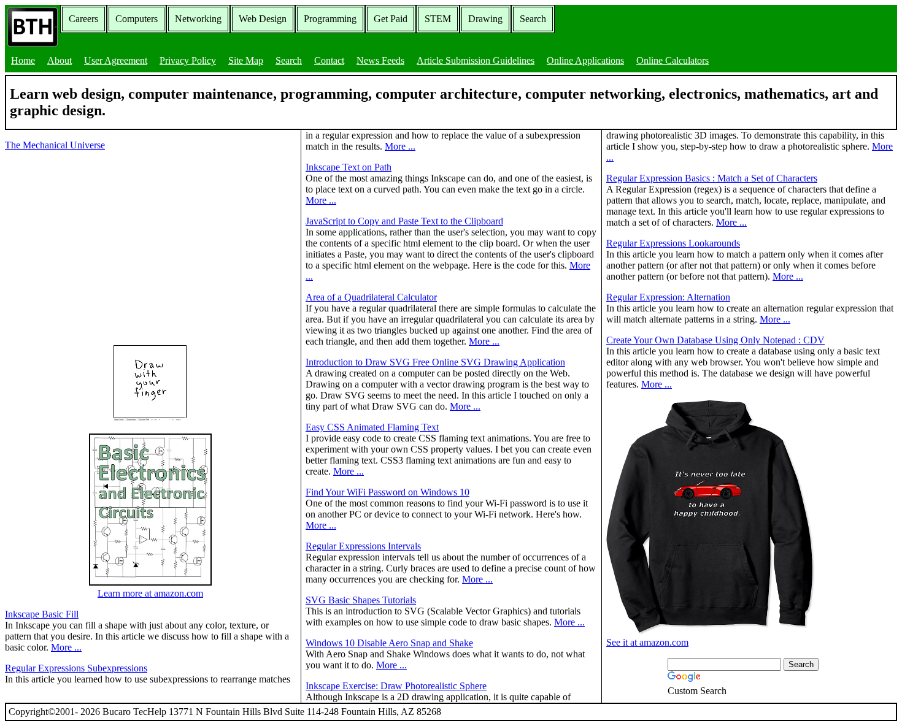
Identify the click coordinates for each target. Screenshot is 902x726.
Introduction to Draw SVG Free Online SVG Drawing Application (435, 362)
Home (23, 60)
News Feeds (380, 60)
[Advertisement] (108, 246)
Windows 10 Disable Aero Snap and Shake (389, 643)
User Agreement (115, 60)
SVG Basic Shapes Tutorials (361, 600)
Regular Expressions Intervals (363, 546)
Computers (136, 18)
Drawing (485, 18)
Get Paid (390, 18)
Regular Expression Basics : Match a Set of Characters (711, 178)
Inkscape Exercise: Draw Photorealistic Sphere (396, 686)
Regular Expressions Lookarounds (673, 243)
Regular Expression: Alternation (668, 297)
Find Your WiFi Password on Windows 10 (387, 492)
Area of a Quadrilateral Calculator (371, 297)
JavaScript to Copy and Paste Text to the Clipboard (404, 221)
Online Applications (585, 60)
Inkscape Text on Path (348, 167)
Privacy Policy (188, 60)
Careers (83, 18)
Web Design (263, 18)
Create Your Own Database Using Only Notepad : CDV (715, 340)
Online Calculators (672, 60)
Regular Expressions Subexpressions (76, 668)
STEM (438, 18)
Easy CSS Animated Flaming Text (372, 427)
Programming (330, 18)
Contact (329, 60)
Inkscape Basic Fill (42, 614)
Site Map (245, 60)
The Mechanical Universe (55, 145)
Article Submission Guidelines (475, 60)
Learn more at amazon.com (150, 593)
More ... (66, 647)
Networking (198, 18)
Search (533, 18)
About (59, 60)
